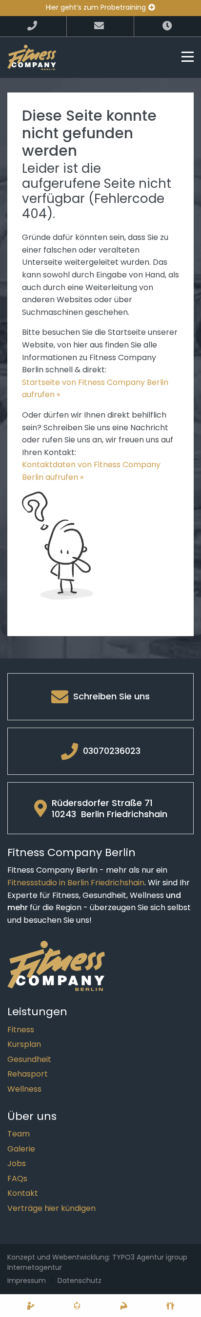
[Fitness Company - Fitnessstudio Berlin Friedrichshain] (31, 56)
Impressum (26, 1280)
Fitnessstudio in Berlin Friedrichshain (75, 882)
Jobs (16, 1163)
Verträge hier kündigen (51, 1208)
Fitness (20, 1029)
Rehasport (27, 1073)
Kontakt (22, 1193)
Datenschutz (79, 1280)
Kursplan (24, 1044)
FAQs (17, 1178)
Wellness (24, 1089)
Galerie (21, 1148)
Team (18, 1133)
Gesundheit (29, 1059)
